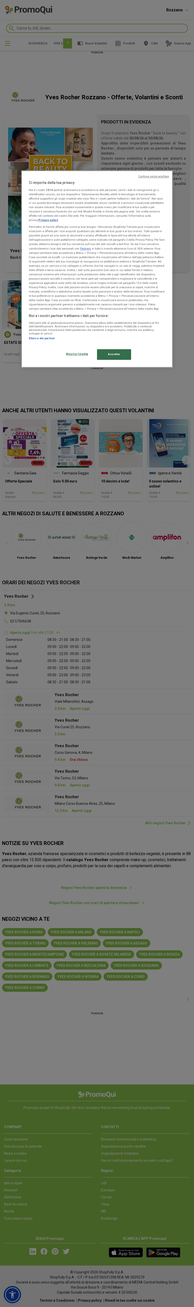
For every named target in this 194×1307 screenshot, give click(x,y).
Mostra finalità (77, 354)
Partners (85, 248)
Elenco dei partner (42, 338)
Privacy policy (48, 220)
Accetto (114, 354)
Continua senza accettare (153, 176)
